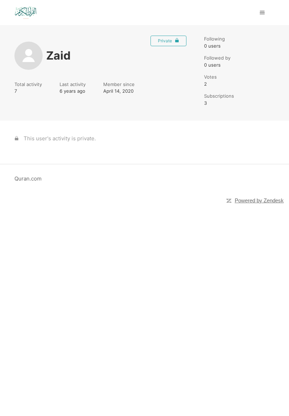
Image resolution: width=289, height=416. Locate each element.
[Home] (25, 12)
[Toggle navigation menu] (262, 12)
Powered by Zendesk (259, 200)
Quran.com (28, 178)
